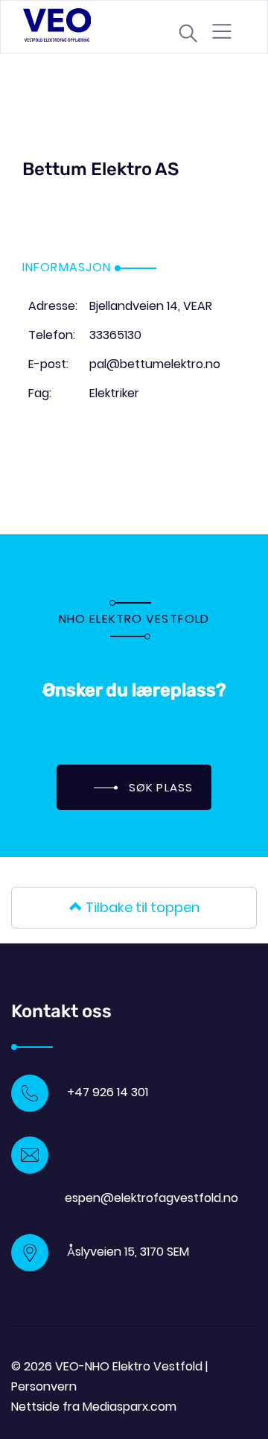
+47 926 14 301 (107, 1092)
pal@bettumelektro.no (154, 364)
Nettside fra (93, 1406)
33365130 (115, 335)
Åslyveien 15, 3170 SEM (128, 1251)
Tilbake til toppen (141, 907)
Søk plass (159, 787)
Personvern (44, 1386)
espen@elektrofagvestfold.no (151, 1197)
